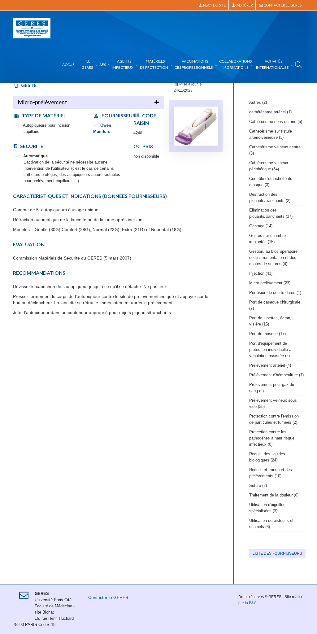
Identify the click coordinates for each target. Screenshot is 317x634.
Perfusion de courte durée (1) (275, 292)
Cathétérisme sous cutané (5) (275, 121)
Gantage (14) (260, 226)
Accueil (69, 64)
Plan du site (214, 5)
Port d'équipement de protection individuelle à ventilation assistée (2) (270, 349)
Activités (272, 64)
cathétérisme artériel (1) (270, 112)
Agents (122, 64)
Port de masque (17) (267, 333)
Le (87, 64)
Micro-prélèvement (42, 102)
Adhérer (244, 5)
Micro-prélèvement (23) (269, 283)
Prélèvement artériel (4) (270, 365)
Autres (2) (258, 102)
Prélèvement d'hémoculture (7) (276, 375)
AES (102, 64)
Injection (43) (260, 273)
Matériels (154, 64)
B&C (253, 603)
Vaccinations (194, 64)
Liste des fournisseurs (277, 553)
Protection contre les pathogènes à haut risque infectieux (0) (271, 438)
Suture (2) (258, 485)
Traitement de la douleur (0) (273, 495)
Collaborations (235, 64)
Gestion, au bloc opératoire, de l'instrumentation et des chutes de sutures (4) (274, 257)
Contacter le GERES (282, 5)
